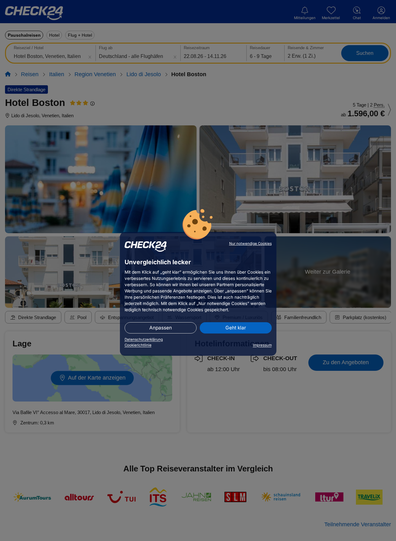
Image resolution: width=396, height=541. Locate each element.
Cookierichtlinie (138, 345)
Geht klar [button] (235, 328)
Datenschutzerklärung (144, 339)
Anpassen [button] (160, 328)
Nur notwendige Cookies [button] (250, 243)
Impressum (262, 345)
